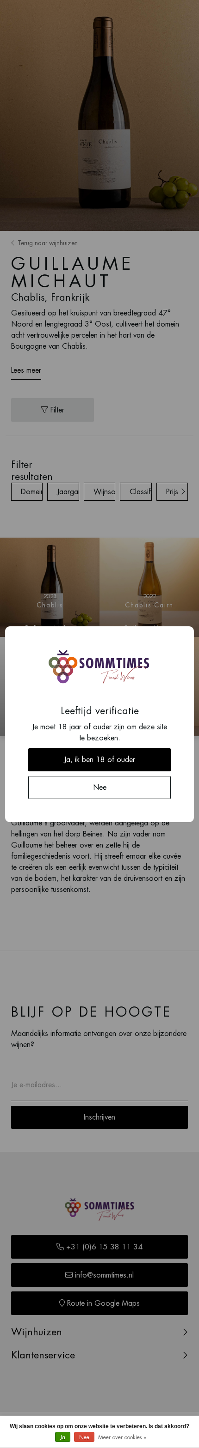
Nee (84, 1437)
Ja (62, 1437)
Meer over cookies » (122, 1437)
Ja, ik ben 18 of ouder (99, 759)
